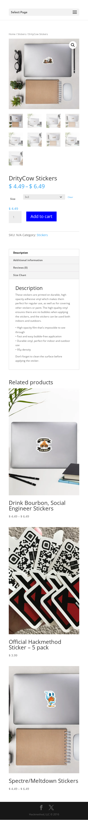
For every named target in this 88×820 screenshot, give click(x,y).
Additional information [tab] (28, 260)
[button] (73, 45)
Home (12, 34)
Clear (70, 197)
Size (12, 199)
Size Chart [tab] (19, 275)
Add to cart (41, 216)
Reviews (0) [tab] (20, 267)
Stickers (22, 34)
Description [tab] (20, 252)
